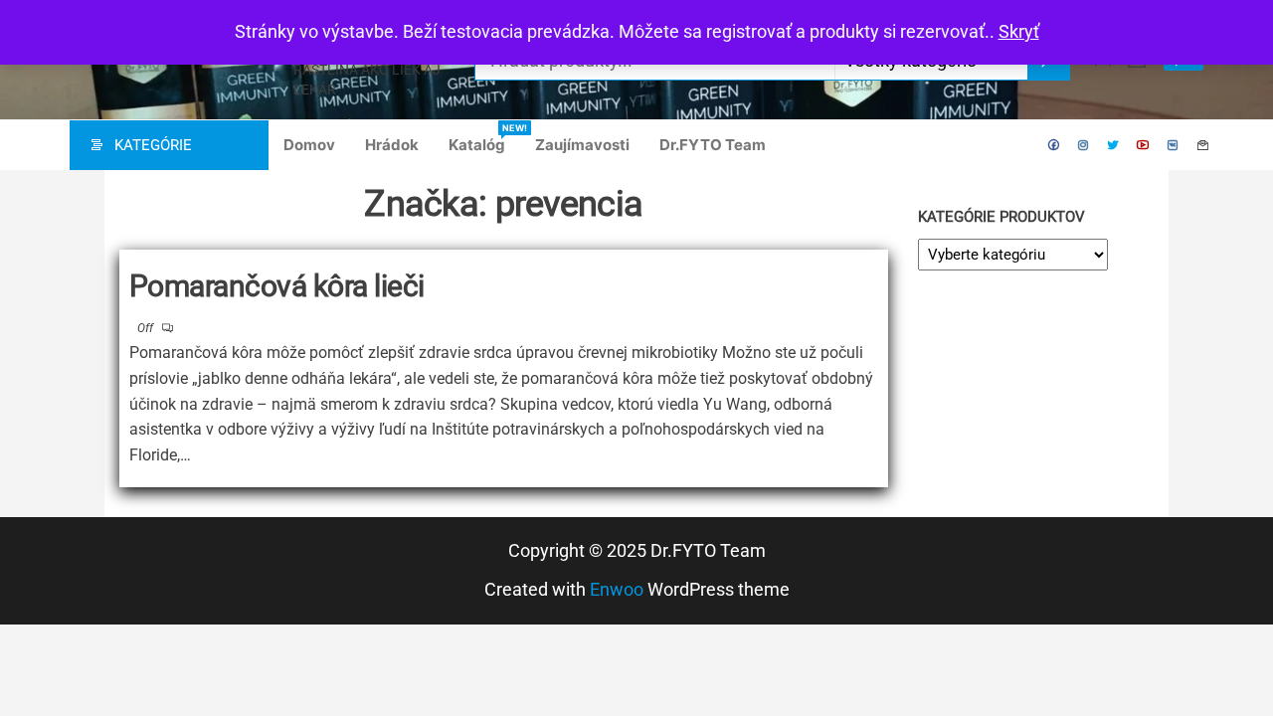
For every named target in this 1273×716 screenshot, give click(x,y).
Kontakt (1203, 145)
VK (1173, 145)
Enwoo (616, 589)
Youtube (1144, 145)
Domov (309, 144)
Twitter (1114, 145)
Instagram (1084, 145)
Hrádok (392, 144)
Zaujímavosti (582, 144)
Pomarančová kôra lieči (277, 285)
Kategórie (153, 145)
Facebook (1054, 145)
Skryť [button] (1019, 31)
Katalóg (484, 138)
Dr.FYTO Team (712, 144)
